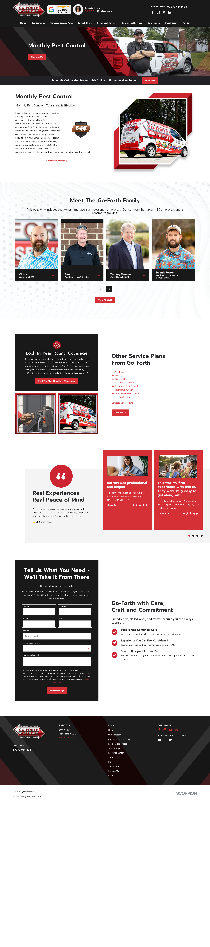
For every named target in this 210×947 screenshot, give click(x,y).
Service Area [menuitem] (154, 23)
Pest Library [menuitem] (171, 23)
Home (111, 730)
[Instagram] (158, 12)
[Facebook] (152, 12)
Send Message (57, 690)
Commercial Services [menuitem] (132, 23)
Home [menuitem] (23, 23)
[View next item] (109, 289)
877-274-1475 (177, 6)
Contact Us (37, 57)
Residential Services (117, 743)
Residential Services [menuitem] (106, 23)
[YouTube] (164, 12)
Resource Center (116, 752)
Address (26, 631)
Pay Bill (111, 775)
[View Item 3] (197, 536)
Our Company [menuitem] (38, 23)
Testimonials (114, 766)
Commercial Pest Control (127, 393)
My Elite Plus (121, 379)
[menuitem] (16, 796)
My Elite (118, 375)
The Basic (119, 372)
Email (61, 618)
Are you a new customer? (32, 643)
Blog (110, 762)
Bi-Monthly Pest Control (126, 386)
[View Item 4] (202, 536)
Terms (111, 757)
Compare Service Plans (123, 402)
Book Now (150, 80)
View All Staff (105, 299)
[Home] (29, 9)
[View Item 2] (193, 536)
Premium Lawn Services (126, 389)
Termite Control (122, 396)
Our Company (114, 734)
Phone (25, 618)
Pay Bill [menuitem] (186, 23)
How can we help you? (31, 655)
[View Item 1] (189, 536)
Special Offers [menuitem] (85, 23)
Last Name (63, 606)
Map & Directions (67, 737)
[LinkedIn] (169, 12)
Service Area (114, 748)
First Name (27, 606)
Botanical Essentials (124, 382)
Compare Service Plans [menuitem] (61, 23)
